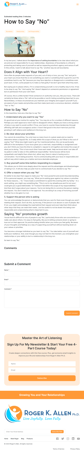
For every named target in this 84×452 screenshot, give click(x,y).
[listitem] (42, 16)
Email (6, 279)
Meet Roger (15, 438)
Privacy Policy (75, 449)
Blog (22, 438)
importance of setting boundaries (44, 60)
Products (30, 438)
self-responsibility (33, 31)
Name (6, 270)
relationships (20, 31)
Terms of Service (58, 449)
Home (6, 438)
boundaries (9, 31)
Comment (8, 289)
